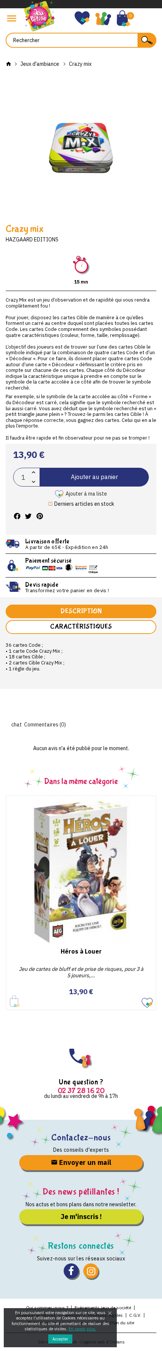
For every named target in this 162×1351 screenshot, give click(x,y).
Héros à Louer (81, 951)
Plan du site (122, 1322)
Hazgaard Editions (32, 239)
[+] (33, 472)
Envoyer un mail (85, 1162)
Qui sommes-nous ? (47, 1307)
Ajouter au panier (94, 477)
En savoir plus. (82, 1328)
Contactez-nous (81, 1138)
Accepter (60, 1339)
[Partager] (17, 516)
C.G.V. (135, 1315)
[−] (33, 482)
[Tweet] (28, 516)
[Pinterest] (39, 516)
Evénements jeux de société (103, 1307)
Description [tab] (81, 611)
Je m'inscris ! (81, 1216)
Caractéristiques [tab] (81, 627)
